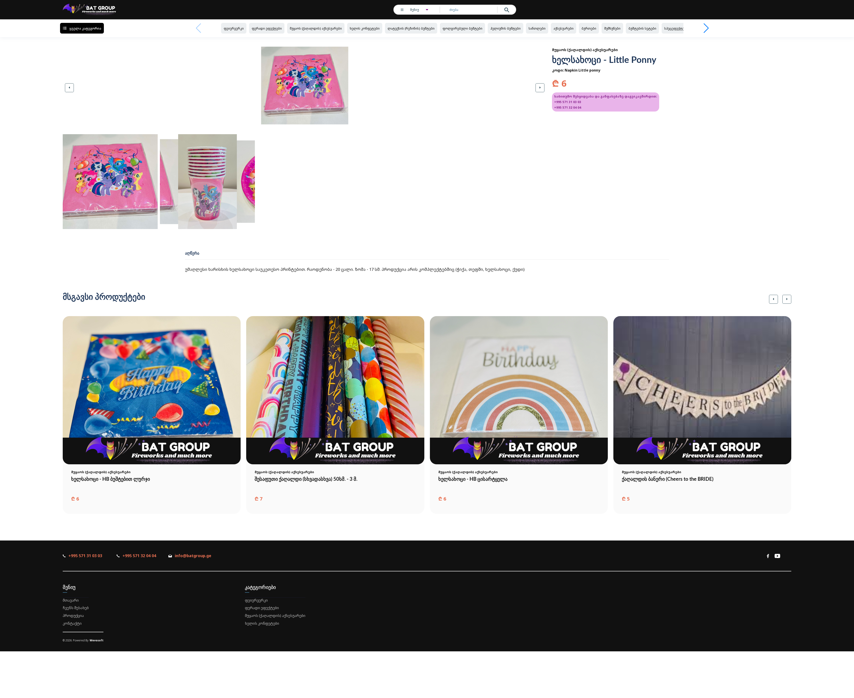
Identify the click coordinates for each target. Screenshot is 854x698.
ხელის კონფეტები (365, 28)
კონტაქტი (72, 623)
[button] (69, 87)
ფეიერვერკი (234, 28)
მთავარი (71, 600)
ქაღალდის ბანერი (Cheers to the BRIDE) (667, 479)
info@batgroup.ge (193, 555)
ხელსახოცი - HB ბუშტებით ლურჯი (110, 479)
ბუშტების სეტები (642, 28)
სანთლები (537, 28)
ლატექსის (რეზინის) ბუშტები (411, 28)
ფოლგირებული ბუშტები (462, 28)
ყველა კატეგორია (85, 28)
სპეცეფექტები (676, 28)
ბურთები (589, 28)
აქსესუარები (564, 28)
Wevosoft (96, 640)
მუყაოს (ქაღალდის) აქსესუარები (316, 28)
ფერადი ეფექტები (267, 28)
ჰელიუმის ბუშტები (505, 28)
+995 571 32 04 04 (567, 107)
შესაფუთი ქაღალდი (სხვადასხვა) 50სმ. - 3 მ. (306, 479)
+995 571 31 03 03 (567, 102)
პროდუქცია (73, 615)
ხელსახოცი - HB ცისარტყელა (473, 479)
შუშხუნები (612, 28)
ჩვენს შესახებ (76, 607)
